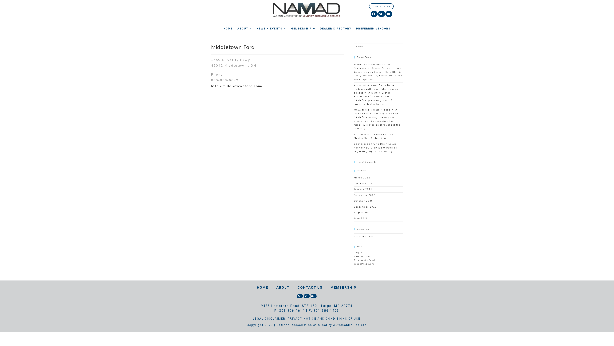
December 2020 (365, 195)
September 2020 (365, 207)
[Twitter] (381, 14)
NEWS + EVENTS (269, 28)
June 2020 (361, 218)
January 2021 (363, 189)
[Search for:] (378, 46)
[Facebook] (374, 14)
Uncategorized (364, 236)
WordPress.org (364, 264)
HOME (228, 28)
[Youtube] (388, 14)
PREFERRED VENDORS (373, 28)
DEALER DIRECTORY (335, 28)
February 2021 (364, 183)
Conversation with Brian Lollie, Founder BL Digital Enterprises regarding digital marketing (376, 148)
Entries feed (362, 256)
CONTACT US (310, 287)
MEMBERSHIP (301, 28)
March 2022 (362, 177)
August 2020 (363, 212)
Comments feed (364, 260)
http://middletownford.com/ (237, 86)
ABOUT (242, 28)
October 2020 (363, 201)
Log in (358, 252)
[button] (381, 6)
